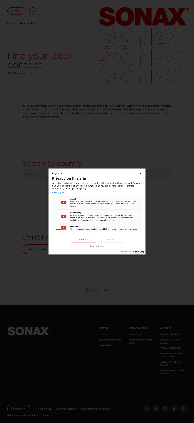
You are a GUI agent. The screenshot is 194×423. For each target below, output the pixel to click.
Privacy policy (59, 192)
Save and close (97, 246)
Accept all (84, 239)
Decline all (110, 239)
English (56, 173)
